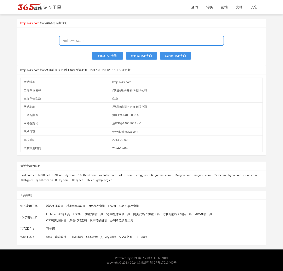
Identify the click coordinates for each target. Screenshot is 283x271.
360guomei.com (160, 175)
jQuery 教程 (108, 237)
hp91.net (57, 175)
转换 (209, 7)
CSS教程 (92, 237)
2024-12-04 (120, 148)
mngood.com (202, 175)
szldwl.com (125, 175)
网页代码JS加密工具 (146, 214)
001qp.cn (27, 180)
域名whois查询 (76, 205)
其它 (254, 7)
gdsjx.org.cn (104, 180)
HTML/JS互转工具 (58, 214)
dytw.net (70, 175)
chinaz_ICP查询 (141, 55)
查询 (194, 7)
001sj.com (62, 180)
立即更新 (125, 70)
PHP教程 (141, 237)
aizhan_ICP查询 (175, 55)
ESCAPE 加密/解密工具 (88, 214)
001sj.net (77, 180)
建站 (49, 237)
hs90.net (44, 175)
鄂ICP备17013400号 (163, 262)
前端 (224, 7)
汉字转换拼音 (98, 220)
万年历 (50, 228)
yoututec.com (107, 175)
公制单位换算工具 (121, 220)
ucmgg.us (141, 175)
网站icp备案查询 (56, 23)
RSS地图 (147, 258)
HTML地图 (161, 258)
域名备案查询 (55, 205)
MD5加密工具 (203, 214)
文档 (239, 7)
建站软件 (61, 237)
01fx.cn (89, 180)
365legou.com (182, 175)
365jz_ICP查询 (107, 55)
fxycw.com (234, 175)
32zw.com (219, 175)
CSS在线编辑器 (56, 220)
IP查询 (112, 205)
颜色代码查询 (78, 220)
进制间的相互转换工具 (177, 214)
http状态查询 (96, 205)
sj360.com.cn (44, 180)
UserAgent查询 (129, 205)
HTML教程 (76, 237)
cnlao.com (250, 175)
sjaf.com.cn (28, 175)
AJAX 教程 (126, 237)
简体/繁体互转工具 (118, 214)
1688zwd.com (87, 175)
